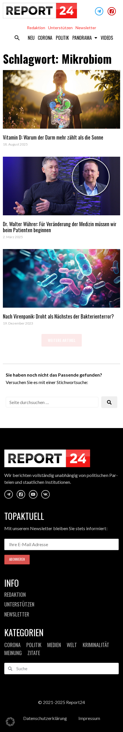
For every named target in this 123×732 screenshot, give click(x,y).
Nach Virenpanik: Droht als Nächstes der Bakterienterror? (58, 316)
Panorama (82, 37)
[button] (17, 37)
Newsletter (86, 27)
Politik (62, 37)
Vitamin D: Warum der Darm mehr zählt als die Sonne (53, 137)
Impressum (89, 718)
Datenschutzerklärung (45, 718)
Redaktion (36, 27)
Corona (45, 37)
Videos (107, 37)
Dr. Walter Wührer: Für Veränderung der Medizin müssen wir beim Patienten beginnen (59, 227)
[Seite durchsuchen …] (52, 402)
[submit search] (109, 402)
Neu (31, 37)
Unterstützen (60, 27)
